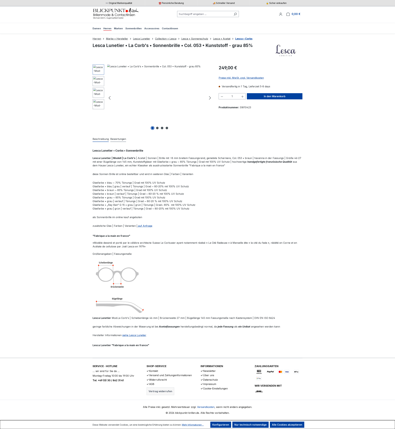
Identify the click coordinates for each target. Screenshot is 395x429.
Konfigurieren (220, 424)
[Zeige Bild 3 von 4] (162, 128)
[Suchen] (235, 14)
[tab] (101, 139)
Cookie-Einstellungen (215, 388)
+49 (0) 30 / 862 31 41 (111, 380)
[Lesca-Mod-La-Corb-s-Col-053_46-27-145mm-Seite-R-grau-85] (159, 98)
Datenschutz (210, 379)
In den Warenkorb (274, 96)
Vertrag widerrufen (160, 391)
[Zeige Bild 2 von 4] (157, 128)
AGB (151, 384)
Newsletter (209, 370)
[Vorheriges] (109, 98)
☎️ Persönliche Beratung (171, 3)
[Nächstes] (210, 98)
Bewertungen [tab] (118, 138)
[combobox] (204, 14)
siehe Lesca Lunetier (134, 335)
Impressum (209, 384)
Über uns (208, 375)
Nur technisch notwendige (250, 424)
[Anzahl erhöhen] (242, 96)
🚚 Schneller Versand (224, 3)
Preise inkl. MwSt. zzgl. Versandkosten (241, 77)
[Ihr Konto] (280, 14)
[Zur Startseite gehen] (116, 13)
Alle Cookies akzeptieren (287, 424)
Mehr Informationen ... (193, 424)
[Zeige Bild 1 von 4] (152, 128)
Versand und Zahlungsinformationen (170, 375)
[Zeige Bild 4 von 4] (167, 128)
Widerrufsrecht (158, 379)
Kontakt (153, 370)
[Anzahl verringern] (222, 96)
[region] (152, 98)
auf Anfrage (144, 225)
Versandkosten (205, 407)
